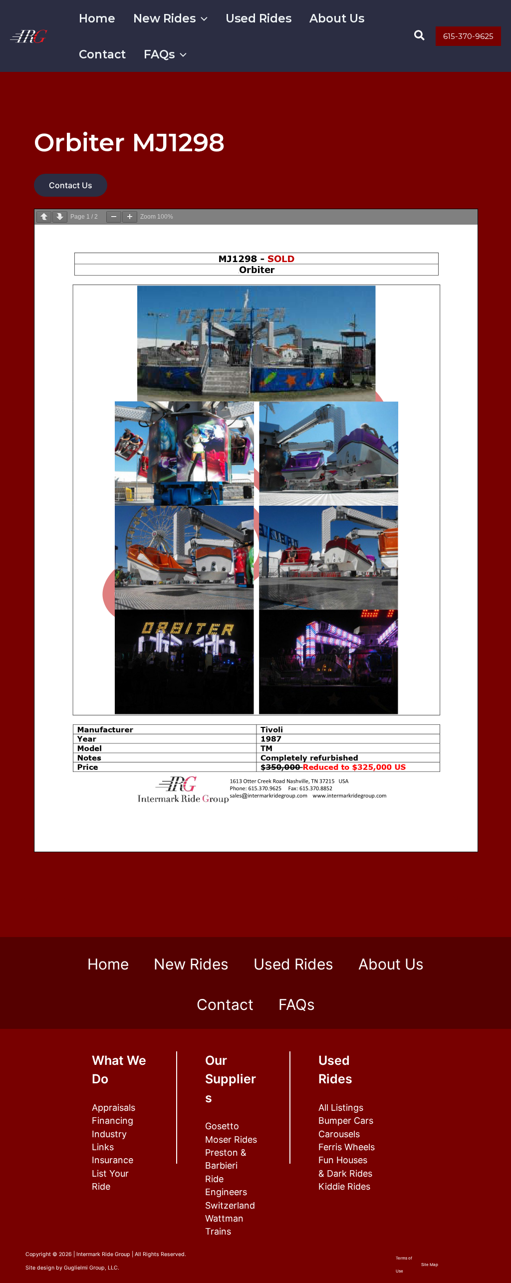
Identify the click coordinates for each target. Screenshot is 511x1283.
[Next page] (59, 217)
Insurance (112, 1160)
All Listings (340, 1107)
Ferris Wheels (346, 1147)
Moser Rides (231, 1139)
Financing (112, 1120)
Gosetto (222, 1126)
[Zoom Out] (113, 217)
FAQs (159, 54)
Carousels (339, 1134)
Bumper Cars (345, 1120)
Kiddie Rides (344, 1186)
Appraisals (113, 1107)
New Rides (164, 18)
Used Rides (258, 18)
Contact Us (70, 185)
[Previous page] (43, 217)
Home (97, 18)
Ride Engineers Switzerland (230, 1192)
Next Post (476, 899)
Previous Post (42, 899)
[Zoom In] (129, 217)
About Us (336, 18)
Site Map (429, 1264)
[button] (202, 18)
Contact (102, 54)
